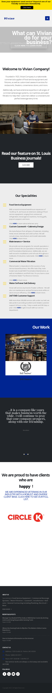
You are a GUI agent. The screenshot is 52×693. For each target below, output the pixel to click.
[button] (24, 384)
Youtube (13, 674)
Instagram (18, 674)
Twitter (9, 674)
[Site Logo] (9, 18)
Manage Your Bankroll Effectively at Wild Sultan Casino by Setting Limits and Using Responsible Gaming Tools (25, 619)
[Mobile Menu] (47, 18)
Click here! (26, 165)
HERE (33, 293)
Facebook (4, 674)
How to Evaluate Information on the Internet (18, 638)
